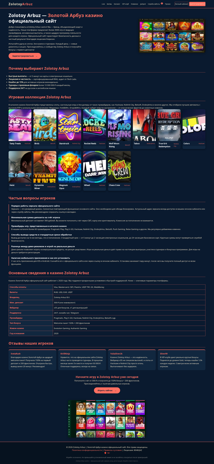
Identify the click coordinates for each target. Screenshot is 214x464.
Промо (168, 4)
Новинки (134, 4)
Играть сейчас (107, 390)
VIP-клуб (125, 4)
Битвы (109, 4)
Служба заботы (155, 4)
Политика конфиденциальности (87, 450)
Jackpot (143, 4)
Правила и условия (113, 450)
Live (103, 4)
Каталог (117, 4)
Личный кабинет (181, 4)
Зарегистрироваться (197, 4)
